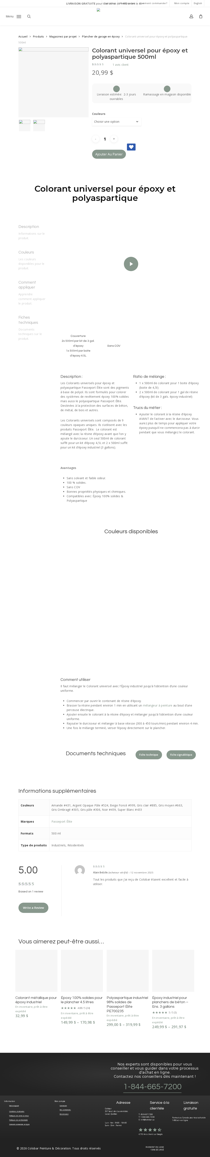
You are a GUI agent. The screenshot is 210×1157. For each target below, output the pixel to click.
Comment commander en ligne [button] (19, 1124)
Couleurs (98, 114)
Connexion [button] (63, 1106)
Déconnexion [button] (64, 1114)
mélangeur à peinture (157, 705)
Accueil (22, 36)
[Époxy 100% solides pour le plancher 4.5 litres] (82, 971)
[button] (13, 16)
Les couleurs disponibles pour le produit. (31, 263)
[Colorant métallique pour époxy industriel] (36, 971)
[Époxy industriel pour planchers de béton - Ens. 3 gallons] (173, 971)
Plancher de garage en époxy (101, 36)
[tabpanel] (131, 370)
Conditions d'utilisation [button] (16, 1111)
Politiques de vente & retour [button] (19, 1116)
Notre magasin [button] (14, 1106)
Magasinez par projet (63, 36)
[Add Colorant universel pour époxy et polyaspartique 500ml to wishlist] (131, 147)
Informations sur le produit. (31, 236)
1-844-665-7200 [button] (152, 1086)
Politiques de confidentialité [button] (18, 1120)
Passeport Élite (61, 821)
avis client (121, 64)
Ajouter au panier (109, 154)
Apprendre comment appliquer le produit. (31, 298)
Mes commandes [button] (65, 1110)
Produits (38, 36)
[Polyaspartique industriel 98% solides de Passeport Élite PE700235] (128, 971)
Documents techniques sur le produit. (30, 334)
